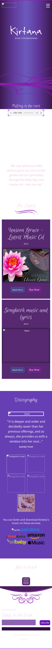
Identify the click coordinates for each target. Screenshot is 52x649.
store (26, 243)
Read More (17, 290)
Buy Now (34, 289)
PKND (30, 639)
